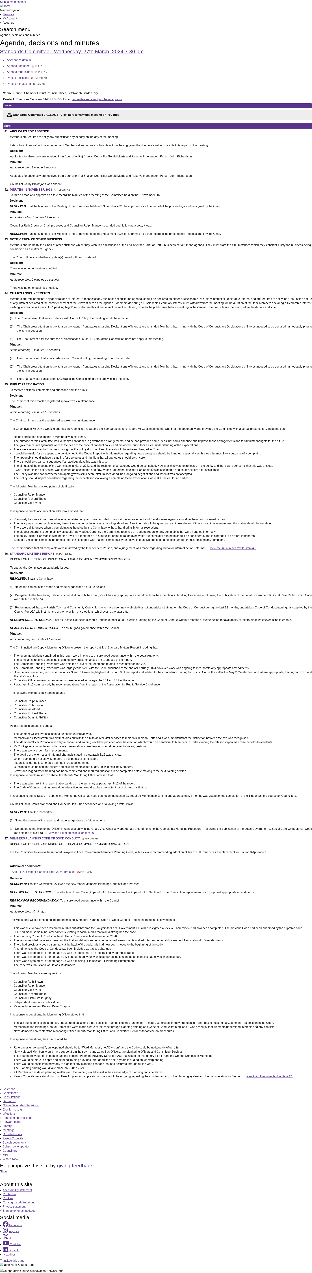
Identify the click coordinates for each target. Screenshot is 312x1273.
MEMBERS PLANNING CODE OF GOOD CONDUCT (54, 838)
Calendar (9, 1088)
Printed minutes (26, 83)
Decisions (9, 1101)
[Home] (5, 6)
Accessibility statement (17, 1190)
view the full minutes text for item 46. (72, 832)
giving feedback (75, 1165)
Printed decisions (27, 77)
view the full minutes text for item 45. (233, 548)
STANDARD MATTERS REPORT (41, 553)
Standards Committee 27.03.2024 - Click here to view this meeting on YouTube (66, 114)
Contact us (9, 1194)
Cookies (8, 1198)
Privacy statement (14, 1206)
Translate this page (12, 1260)
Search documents (15, 1142)
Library (7, 1125)
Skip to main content (13, 1)
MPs (5, 1154)
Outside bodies (12, 1134)
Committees (10, 1092)
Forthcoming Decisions (17, 1117)
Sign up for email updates (19, 1210)
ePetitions (9, 1113)
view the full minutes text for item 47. (269, 1076)
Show (3, 1171)
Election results (12, 1109)
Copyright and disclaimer (19, 1202)
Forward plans (12, 1121)
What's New (10, 1158)
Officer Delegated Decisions (21, 1105)
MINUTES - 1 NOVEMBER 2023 (40, 189)
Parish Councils (13, 1138)
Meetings (8, 1130)
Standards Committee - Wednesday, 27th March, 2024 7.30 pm (72, 51)
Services (8, 14)
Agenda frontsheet (27, 65)
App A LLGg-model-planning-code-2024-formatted (52, 871)
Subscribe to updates (16, 1146)
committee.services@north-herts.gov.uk (97, 99)
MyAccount (10, 18)
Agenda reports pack (28, 71)
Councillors (10, 1150)
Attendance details (19, 59)
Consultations (11, 1097)
